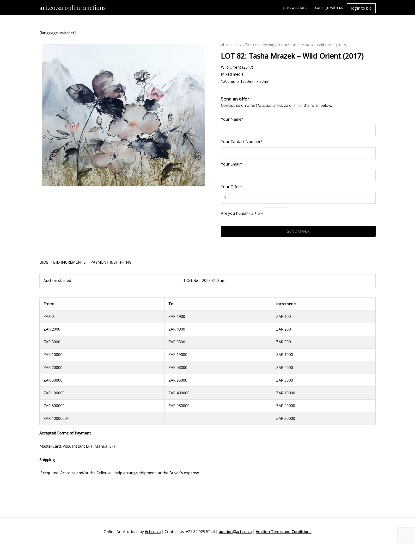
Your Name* (232, 119)
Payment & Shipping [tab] (111, 262)
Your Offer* (231, 186)
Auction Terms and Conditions (283, 531)
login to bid (361, 8)
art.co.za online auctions (72, 7)
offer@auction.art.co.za (267, 105)
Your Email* (231, 164)
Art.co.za (153, 531)
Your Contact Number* (242, 141)
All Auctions (230, 44)
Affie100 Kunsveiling (258, 44)
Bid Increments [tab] (69, 262)
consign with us (329, 7)
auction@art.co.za (235, 531)
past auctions (295, 7)
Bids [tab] (43, 262)
